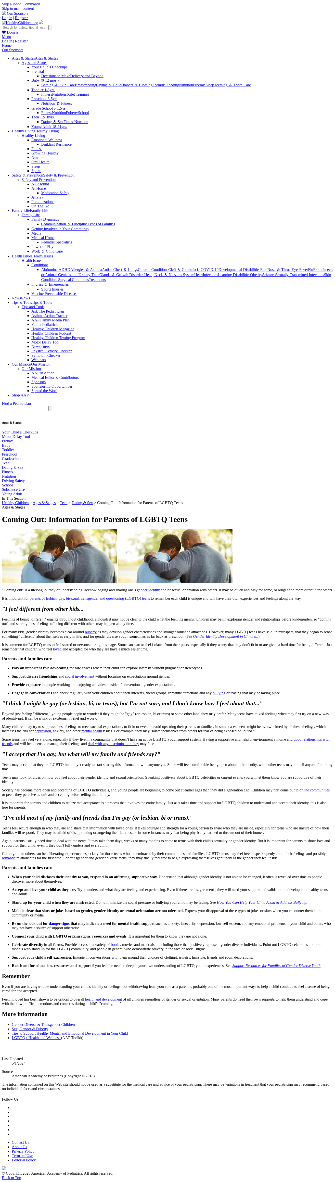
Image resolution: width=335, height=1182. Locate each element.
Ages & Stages (44, 503)
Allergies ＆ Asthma (86, 269)
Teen (6, 463)
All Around (40, 184)
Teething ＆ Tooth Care (232, 85)
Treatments (97, 280)
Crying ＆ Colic (108, 85)
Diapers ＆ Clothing (137, 85)
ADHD (64, 269)
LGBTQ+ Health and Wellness (36, 1038)
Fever (303, 269)
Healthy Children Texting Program (58, 338)
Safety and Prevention (39, 180)
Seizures (268, 275)
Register (21, 18)
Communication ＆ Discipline (64, 224)
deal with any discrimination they (113, 744)
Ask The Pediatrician (47, 311)
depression (43, 731)
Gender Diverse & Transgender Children (43, 1024)
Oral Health (40, 162)
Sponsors (38, 382)
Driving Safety (13, 481)
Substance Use (13, 489)
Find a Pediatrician (45, 324)
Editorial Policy (24, 1160)
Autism (107, 269)
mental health (91, 731)
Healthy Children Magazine (52, 329)
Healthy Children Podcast (51, 333)
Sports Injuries (52, 289)
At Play (37, 197)
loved (58, 649)
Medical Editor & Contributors (55, 377)
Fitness (46, 94)
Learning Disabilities (234, 275)
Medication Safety (55, 193)
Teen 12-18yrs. (43, 117)
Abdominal (50, 269)
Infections (210, 275)
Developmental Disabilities (239, 269)
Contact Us (20, 1142)
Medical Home (42, 238)
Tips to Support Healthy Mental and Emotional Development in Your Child (70, 1033)
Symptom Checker (45, 355)
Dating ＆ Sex (52, 122)
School (83, 113)
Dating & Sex (12, 467)
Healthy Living (33, 135)
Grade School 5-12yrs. (48, 108)
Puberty (72, 113)
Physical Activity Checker (51, 351)
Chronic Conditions (153, 269)
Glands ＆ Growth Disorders (121, 275)
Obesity (256, 275)
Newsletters (40, 346)
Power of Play (42, 246)
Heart (198, 275)
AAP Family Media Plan (50, 320)
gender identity (148, 590)
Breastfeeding (85, 85)
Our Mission (31, 369)
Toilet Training (77, 94)
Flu (310, 269)
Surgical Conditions (73, 280)
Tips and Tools (33, 307)
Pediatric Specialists (56, 242)
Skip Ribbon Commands (21, 4)
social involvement (79, 676)
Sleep (210, 85)
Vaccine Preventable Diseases (54, 294)
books (115, 944)
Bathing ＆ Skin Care (58, 85)
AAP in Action (42, 373)
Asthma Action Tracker (49, 316)
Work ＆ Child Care (47, 251)
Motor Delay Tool (45, 342)
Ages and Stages (34, 63)
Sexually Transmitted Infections (299, 275)
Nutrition (186, 85)
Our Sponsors (17, 13)
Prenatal (37, 71)
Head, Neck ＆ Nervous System (169, 275)
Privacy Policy (23, 1151)
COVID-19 (210, 269)
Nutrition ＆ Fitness (56, 103)
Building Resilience (56, 144)
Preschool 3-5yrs (44, 99)
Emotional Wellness (46, 140)
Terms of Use (22, 1156)
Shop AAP (20, 395)
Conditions (39, 265)
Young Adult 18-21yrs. (49, 127)
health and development (103, 999)
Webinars (38, 360)
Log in (7, 18)
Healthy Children (15, 503)
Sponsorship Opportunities (52, 386)
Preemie (199, 85)
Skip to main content (18, 8)
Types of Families (101, 224)
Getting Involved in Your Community (60, 229)
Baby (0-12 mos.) (45, 80)
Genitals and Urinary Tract (78, 275)
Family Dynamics (45, 219)
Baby (6, 445)
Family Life (31, 215)
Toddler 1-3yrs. (43, 90)
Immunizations (42, 202)
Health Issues (32, 260)
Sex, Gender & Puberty (30, 1029)
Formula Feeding (166, 85)
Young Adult (12, 494)
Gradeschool (12, 459)
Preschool (9, 454)
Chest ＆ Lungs (125, 269)
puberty (91, 632)
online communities (314, 790)
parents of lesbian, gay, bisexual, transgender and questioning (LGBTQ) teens (90, 598)
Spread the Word (44, 391)
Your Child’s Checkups (49, 67)
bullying (219, 693)
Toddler (8, 450)
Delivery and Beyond (86, 76)
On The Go (40, 206)
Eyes (295, 269)
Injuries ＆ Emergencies (50, 284)
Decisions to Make (55, 76)
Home (7, 45)
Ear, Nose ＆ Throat (276, 269)
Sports (36, 171)
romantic (8, 858)
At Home (38, 188)
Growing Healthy (45, 153)
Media (36, 233)
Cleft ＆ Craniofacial (184, 269)
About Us (19, 1147)
